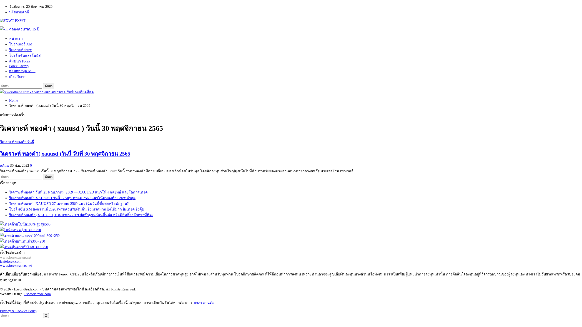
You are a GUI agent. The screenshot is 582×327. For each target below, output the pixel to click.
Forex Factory (19, 66)
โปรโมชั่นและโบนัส (25, 55)
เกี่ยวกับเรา (17, 77)
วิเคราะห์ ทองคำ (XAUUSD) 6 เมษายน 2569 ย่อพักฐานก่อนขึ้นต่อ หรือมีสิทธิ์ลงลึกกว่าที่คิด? (81, 215)
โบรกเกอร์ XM (20, 44)
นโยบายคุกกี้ (19, 12)
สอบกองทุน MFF (22, 71)
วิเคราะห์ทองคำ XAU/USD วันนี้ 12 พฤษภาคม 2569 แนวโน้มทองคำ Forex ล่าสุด (72, 198)
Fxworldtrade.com (37, 294)
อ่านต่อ (208, 303)
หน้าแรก (16, 38)
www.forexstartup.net (15, 257)
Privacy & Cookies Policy (18, 311)
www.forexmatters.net (16, 266)
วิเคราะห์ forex (20, 50)
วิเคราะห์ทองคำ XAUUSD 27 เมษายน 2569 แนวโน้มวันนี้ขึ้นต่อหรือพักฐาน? (69, 204)
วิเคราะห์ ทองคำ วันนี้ (17, 142)
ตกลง (197, 303)
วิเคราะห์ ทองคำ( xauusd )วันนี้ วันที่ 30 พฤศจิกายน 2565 (65, 154)
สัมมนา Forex (19, 61)
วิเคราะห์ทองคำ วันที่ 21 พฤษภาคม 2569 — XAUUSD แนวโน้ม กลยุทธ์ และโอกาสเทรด (78, 192)
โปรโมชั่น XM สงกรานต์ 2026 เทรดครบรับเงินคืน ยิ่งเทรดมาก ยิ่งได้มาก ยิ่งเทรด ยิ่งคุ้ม (76, 209)
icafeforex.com (10, 261)
